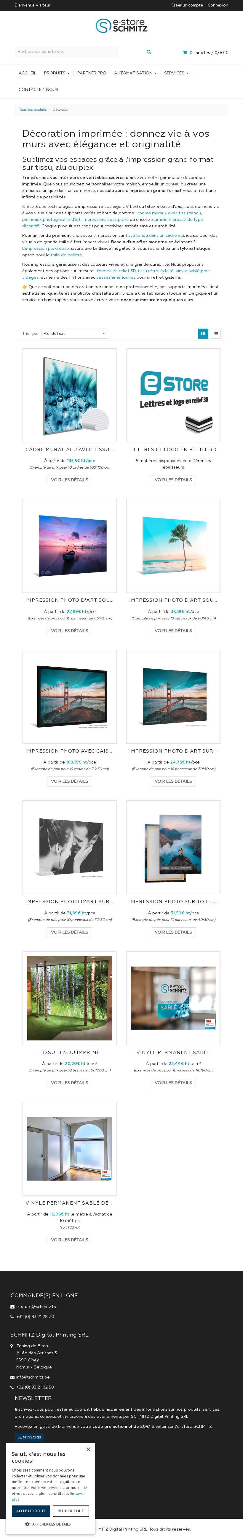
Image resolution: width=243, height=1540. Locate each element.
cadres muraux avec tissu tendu (169, 213)
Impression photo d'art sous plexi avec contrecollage (173, 600)
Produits (55, 73)
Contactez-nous (38, 90)
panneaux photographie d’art (51, 220)
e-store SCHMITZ (194, 1427)
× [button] (88, 1449)
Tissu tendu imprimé (69, 1052)
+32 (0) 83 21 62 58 (35, 1387)
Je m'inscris (29, 1437)
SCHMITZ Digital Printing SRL (159, 1417)
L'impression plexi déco (45, 249)
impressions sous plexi (105, 220)
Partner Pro (91, 73)
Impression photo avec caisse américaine (69, 751)
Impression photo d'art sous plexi (69, 600)
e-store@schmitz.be (36, 1307)
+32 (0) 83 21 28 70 (35, 1317)
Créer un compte (187, 5)
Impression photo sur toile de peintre (173, 902)
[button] (50, 1524)
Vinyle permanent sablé (173, 1052)
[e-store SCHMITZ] (121, 26)
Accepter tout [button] (30, 1510)
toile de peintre (66, 255)
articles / (209, 53)
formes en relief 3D (116, 271)
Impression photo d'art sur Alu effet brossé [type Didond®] (69, 902)
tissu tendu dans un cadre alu (155, 236)
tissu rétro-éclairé (156, 271)
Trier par (30, 334)
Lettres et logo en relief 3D (173, 450)
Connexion (218, 5)
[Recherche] (149, 52)
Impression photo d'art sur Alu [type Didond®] (173, 751)
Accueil (27, 73)
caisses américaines (115, 277)
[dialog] (50, 1488)
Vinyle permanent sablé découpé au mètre (69, 1203)
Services (175, 73)
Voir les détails (69, 480)
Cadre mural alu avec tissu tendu (69, 450)
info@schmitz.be (33, 1377)
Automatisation (134, 73)
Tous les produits (33, 110)
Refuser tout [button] (71, 1510)
